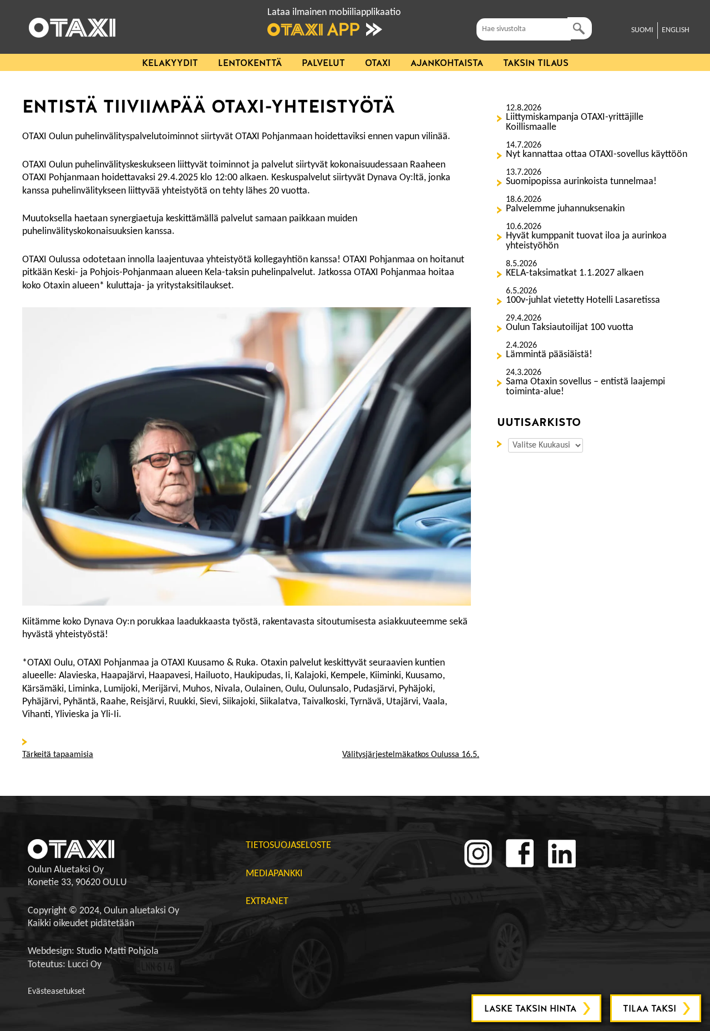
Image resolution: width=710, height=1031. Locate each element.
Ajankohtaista (446, 63)
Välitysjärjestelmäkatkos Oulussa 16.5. (410, 754)
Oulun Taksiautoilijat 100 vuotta (569, 328)
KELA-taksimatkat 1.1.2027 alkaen (574, 273)
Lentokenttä (250, 63)
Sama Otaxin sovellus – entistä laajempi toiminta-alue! (585, 387)
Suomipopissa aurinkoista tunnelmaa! (581, 182)
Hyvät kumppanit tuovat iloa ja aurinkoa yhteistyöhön (586, 241)
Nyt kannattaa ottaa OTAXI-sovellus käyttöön (596, 155)
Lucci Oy (85, 964)
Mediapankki (274, 874)
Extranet (267, 901)
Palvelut (323, 63)
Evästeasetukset (56, 991)
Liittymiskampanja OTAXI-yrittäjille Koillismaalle (574, 123)
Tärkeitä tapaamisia (57, 754)
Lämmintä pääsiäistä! (549, 355)
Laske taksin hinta (530, 1008)
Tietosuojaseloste (288, 845)
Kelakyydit (170, 63)
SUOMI (642, 30)
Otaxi (377, 63)
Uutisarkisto (501, 443)
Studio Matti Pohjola (118, 951)
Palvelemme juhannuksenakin (565, 209)
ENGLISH (675, 30)
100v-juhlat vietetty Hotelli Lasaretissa (583, 301)
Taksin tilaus (536, 63)
